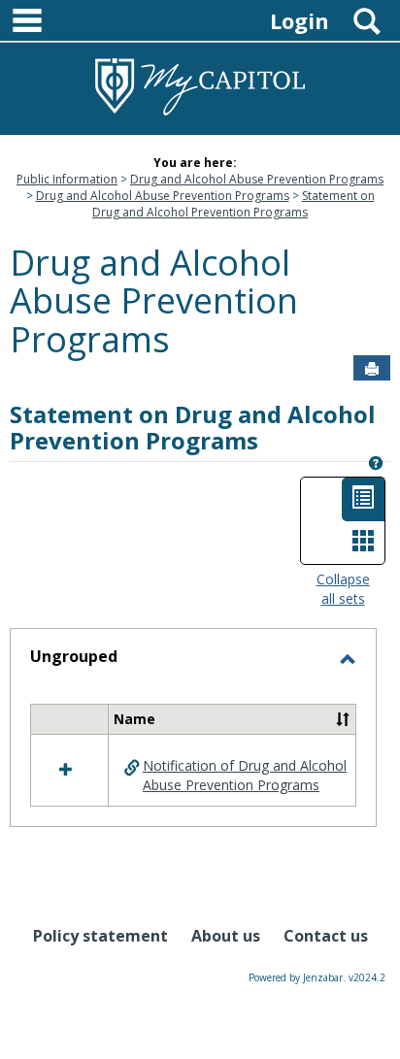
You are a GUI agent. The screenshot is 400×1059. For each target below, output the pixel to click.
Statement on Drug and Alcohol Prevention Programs (233, 203)
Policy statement (100, 935)
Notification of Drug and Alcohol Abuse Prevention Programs (245, 775)
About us (225, 935)
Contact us (325, 935)
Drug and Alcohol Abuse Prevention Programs (256, 179)
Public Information (67, 179)
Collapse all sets (343, 589)
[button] (343, 719)
